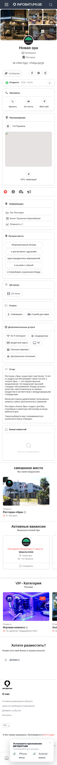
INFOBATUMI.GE (29, 4)
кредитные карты (19, 343)
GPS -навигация (28, 180)
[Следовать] (32, 73)
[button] (45, 73)
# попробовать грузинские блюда (23, 272)
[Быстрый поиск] (51, 4)
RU (5, 725)
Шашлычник (26, 552)
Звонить (13, 107)
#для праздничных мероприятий (23, 259)
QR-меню (15, 294)
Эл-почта (28, 107)
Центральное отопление (23, 356)
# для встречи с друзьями (24, 252)
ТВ (38, 343)
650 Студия (48, 735)
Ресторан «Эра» (13, 512)
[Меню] (6, 4)
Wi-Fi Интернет (18, 336)
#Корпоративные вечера (23, 245)
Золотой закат (12, 627)
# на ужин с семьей (23, 265)
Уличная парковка (20, 350)
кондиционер (41, 336)
